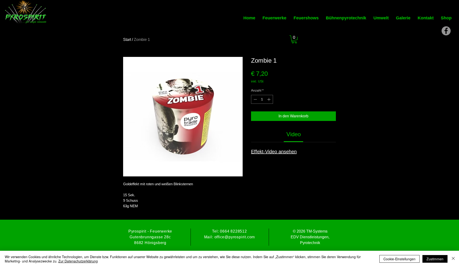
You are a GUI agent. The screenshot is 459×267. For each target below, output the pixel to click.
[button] (294, 39)
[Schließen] (453, 259)
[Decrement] (255, 99)
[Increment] (269, 99)
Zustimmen (434, 258)
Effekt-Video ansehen (274, 151)
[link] (293, 134)
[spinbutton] (262, 99)
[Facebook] (446, 30)
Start (127, 40)
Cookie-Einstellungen (399, 258)
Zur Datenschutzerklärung (78, 261)
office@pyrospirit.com (234, 237)
